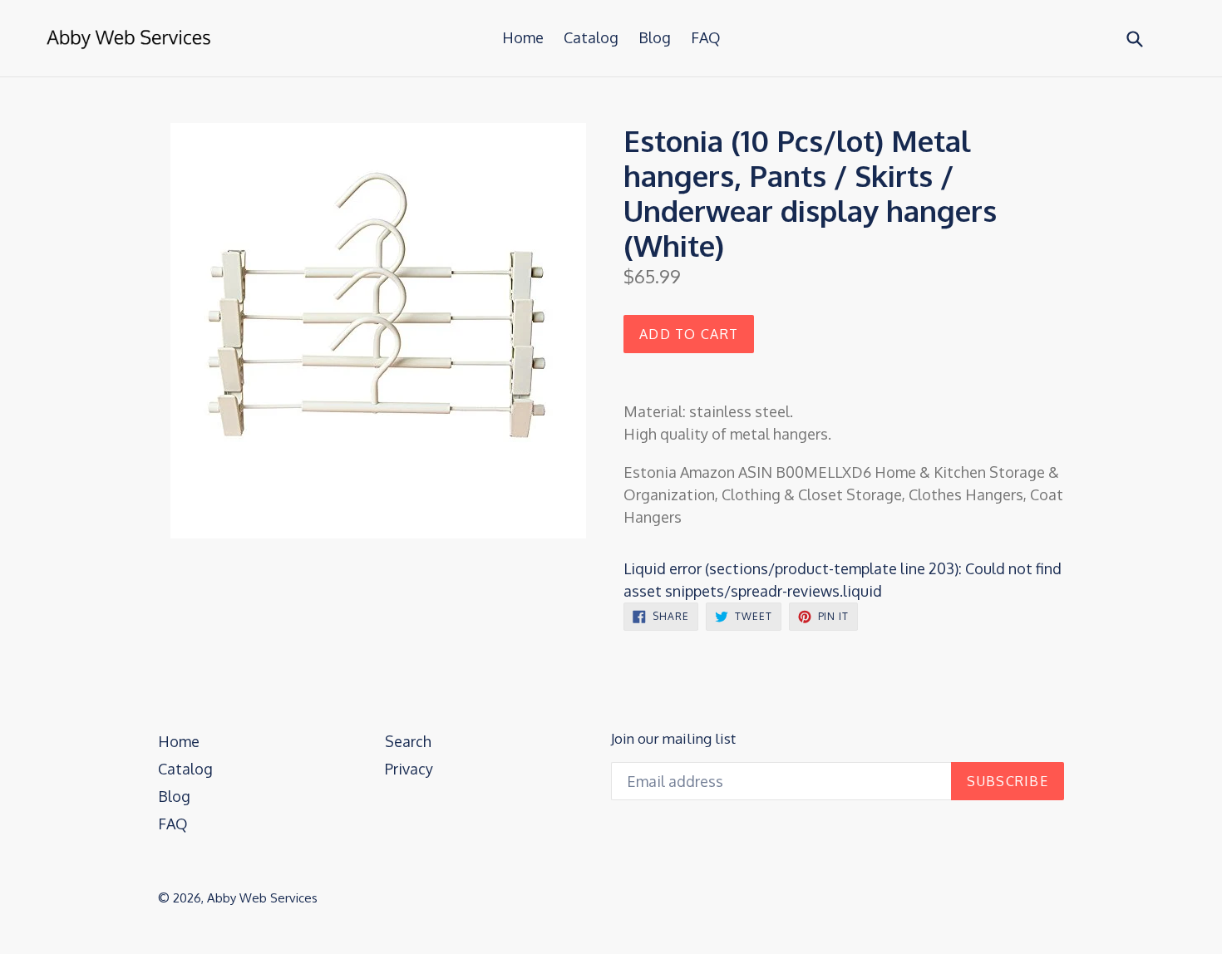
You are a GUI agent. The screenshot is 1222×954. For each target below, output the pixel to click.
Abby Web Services (262, 898)
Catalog (591, 37)
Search (408, 741)
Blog (654, 37)
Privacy (409, 769)
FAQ (706, 37)
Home (523, 37)
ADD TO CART (688, 334)
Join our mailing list (673, 738)
